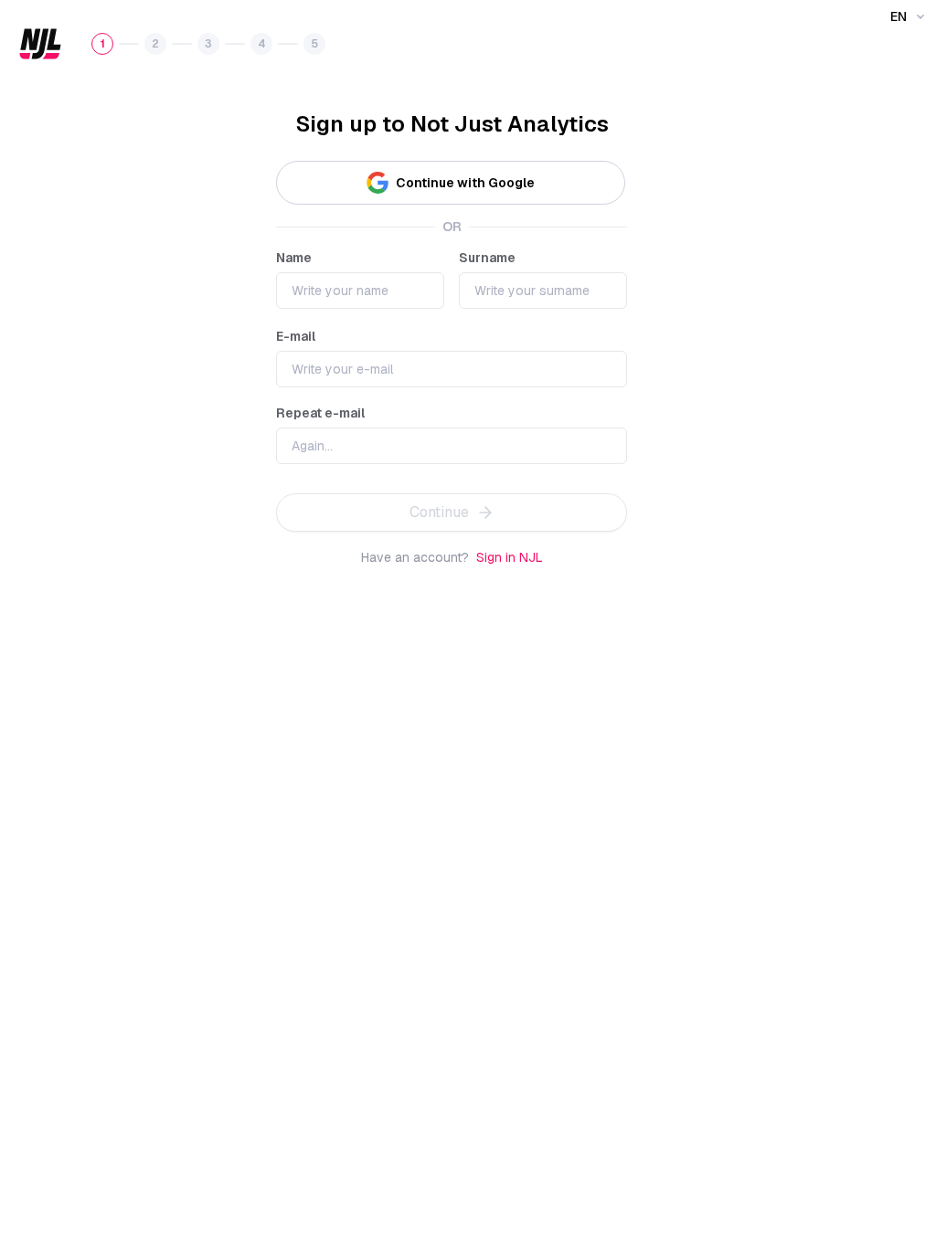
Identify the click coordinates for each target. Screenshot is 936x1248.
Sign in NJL (509, 557)
